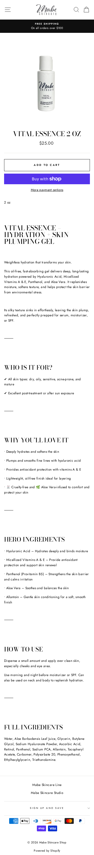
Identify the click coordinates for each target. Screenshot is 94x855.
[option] (47, 26)
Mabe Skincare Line (46, 784)
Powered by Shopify (47, 850)
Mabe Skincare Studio (47, 792)
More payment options (47, 189)
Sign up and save (47, 808)
